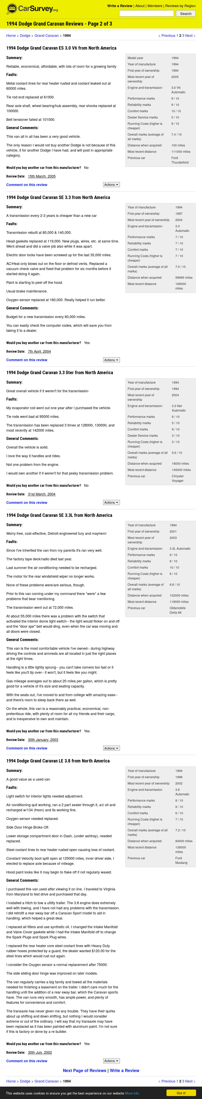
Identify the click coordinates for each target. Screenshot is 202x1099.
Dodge (25, 35)
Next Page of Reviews (84, 1070)
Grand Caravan (47, 35)
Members (155, 5)
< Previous (166, 35)
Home (11, 35)
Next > (190, 35)
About (140, 5)
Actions (109, 184)
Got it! (181, 1092)
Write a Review (119, 5)
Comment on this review (26, 184)
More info (132, 1093)
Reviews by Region (180, 5)
